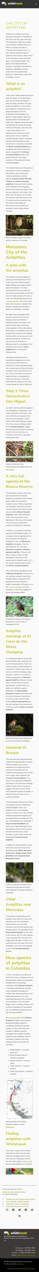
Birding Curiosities (8, 1192)
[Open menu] (36, 4)
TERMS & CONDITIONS (15, 1269)
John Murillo (10, 469)
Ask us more (27, 1161)
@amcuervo (10, 1127)
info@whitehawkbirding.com (25, 1255)
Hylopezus (18, 1204)
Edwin (20, 764)
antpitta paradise (12, 301)
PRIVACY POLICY (29, 1269)
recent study (16, 1018)
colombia (20, 1201)
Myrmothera (10, 1206)
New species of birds (22, 1206)
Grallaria (26, 1201)
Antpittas (9, 1199)
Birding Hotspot (20, 1192)
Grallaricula (10, 1204)
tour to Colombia (15, 587)
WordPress (20, 1264)
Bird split (16, 1199)
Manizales (25, 1204)
